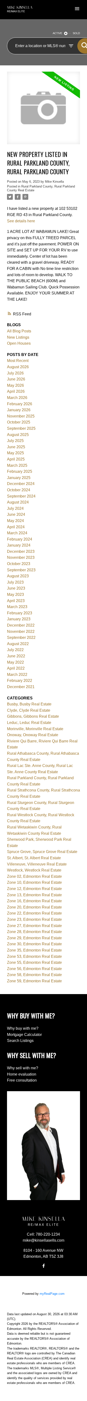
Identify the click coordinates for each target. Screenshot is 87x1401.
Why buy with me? (22, 1028)
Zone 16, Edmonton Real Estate (34, 901)
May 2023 (15, 594)
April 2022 (16, 668)
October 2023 (18, 564)
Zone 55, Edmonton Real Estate (34, 962)
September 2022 (21, 637)
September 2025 (21, 428)
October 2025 (18, 422)
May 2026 (15, 385)
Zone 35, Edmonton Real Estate (34, 950)
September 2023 (21, 570)
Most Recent (18, 361)
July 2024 (15, 508)
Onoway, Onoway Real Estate (32, 735)
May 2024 (15, 521)
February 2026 (19, 404)
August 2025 (18, 435)
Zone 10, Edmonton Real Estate (34, 882)
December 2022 (21, 625)
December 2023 (21, 551)
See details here (21, 221)
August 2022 (18, 644)
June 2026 (16, 379)
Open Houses (19, 343)
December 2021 (21, 687)
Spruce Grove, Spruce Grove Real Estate (42, 852)
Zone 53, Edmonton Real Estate (34, 956)
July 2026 (15, 373)
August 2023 (18, 576)
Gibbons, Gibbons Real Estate (33, 716)
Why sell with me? (22, 1068)
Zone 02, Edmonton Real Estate (34, 876)
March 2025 (17, 465)
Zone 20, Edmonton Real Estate (34, 907)
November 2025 (21, 416)
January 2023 (18, 619)
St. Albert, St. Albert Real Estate (34, 858)
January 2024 (18, 545)
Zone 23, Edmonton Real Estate (34, 919)
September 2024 (21, 496)
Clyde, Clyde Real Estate (28, 710)
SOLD (76, 33)
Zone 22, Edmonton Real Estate (34, 913)
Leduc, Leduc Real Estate (29, 723)
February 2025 (19, 471)
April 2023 (16, 601)
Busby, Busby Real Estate (29, 704)
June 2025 (16, 447)
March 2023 (17, 607)
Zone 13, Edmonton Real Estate (34, 895)
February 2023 (19, 613)
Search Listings (20, 1041)
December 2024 (21, 484)
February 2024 (19, 539)
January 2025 (18, 478)
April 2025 (16, 459)
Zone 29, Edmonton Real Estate (34, 938)
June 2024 (16, 514)
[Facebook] (43, 1265)
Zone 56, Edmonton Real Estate (34, 969)
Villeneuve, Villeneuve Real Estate (37, 864)
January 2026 (18, 410)
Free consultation (22, 1080)
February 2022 (19, 681)
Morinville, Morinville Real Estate (35, 729)
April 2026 (16, 391)
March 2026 (17, 398)
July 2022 (15, 650)
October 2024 (18, 490)
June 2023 (16, 588)
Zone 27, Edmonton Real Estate (34, 926)
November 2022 (21, 631)
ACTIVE (57, 33)
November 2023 (21, 557)
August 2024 (18, 502)
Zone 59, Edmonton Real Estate (34, 981)
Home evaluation (21, 1074)
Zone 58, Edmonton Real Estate (34, 975)
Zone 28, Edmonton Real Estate (34, 932)
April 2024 (16, 527)
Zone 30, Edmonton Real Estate (34, 944)
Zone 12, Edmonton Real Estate (34, 889)
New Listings (18, 337)
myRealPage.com (52, 1293)
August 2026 (18, 367)
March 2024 (17, 533)
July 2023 (15, 582)
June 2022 (16, 656)
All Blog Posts (19, 331)
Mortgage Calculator (24, 1035)
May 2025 (15, 453)
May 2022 (15, 662)
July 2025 (15, 441)
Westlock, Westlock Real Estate (34, 870)
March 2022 (17, 674)
